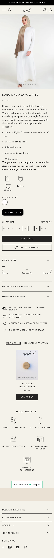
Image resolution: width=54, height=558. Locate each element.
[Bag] (50, 10)
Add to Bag (27, 239)
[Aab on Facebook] (3, 547)
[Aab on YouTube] (17, 547)
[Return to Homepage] (27, 10)
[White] (4, 202)
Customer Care (11, 517)
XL (37, 228)
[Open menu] (4, 10)
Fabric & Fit (9, 260)
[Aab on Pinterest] (25, 547)
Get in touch (10, 533)
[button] (21, 84)
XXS (7, 228)
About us (8, 525)
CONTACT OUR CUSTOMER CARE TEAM (28, 323)
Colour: (10, 197)
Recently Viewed (36, 342)
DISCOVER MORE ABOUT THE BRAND (27, 330)
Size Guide (46, 222)
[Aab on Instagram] (10, 547)
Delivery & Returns (13, 296)
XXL (45, 228)
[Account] (45, 10)
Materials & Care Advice (17, 286)
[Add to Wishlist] (35, 353)
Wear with (13, 342)
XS (13, 228)
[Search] (9, 10)
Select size (8, 222)
